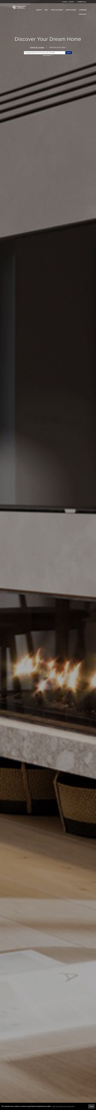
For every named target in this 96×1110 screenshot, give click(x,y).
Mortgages (71, 10)
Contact (83, 14)
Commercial (82, 2)
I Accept (91, 1106)
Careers (83, 10)
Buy (46, 10)
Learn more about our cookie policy (63, 1106)
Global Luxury (68, 2)
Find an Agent (57, 10)
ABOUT (39, 10)
